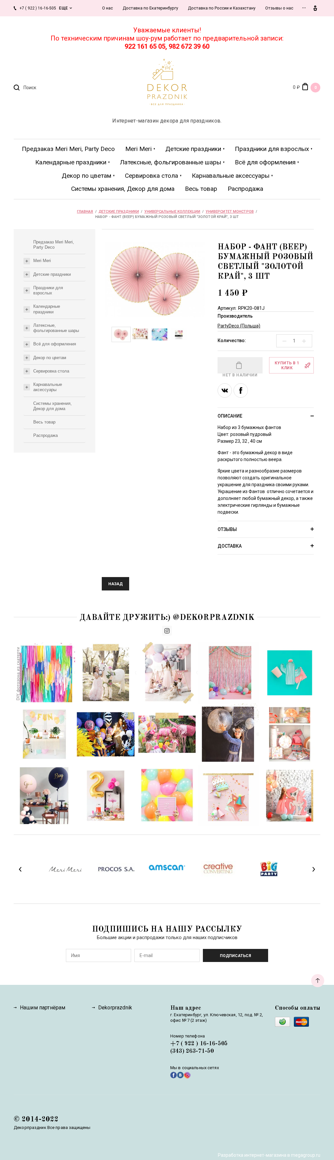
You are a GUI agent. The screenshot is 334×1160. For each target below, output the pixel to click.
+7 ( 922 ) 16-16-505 (199, 1044)
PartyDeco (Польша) (239, 325)
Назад (115, 584)
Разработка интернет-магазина (252, 1155)
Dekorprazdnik (115, 1007)
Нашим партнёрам (42, 1007)
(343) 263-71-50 (192, 1051)
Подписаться (235, 955)
